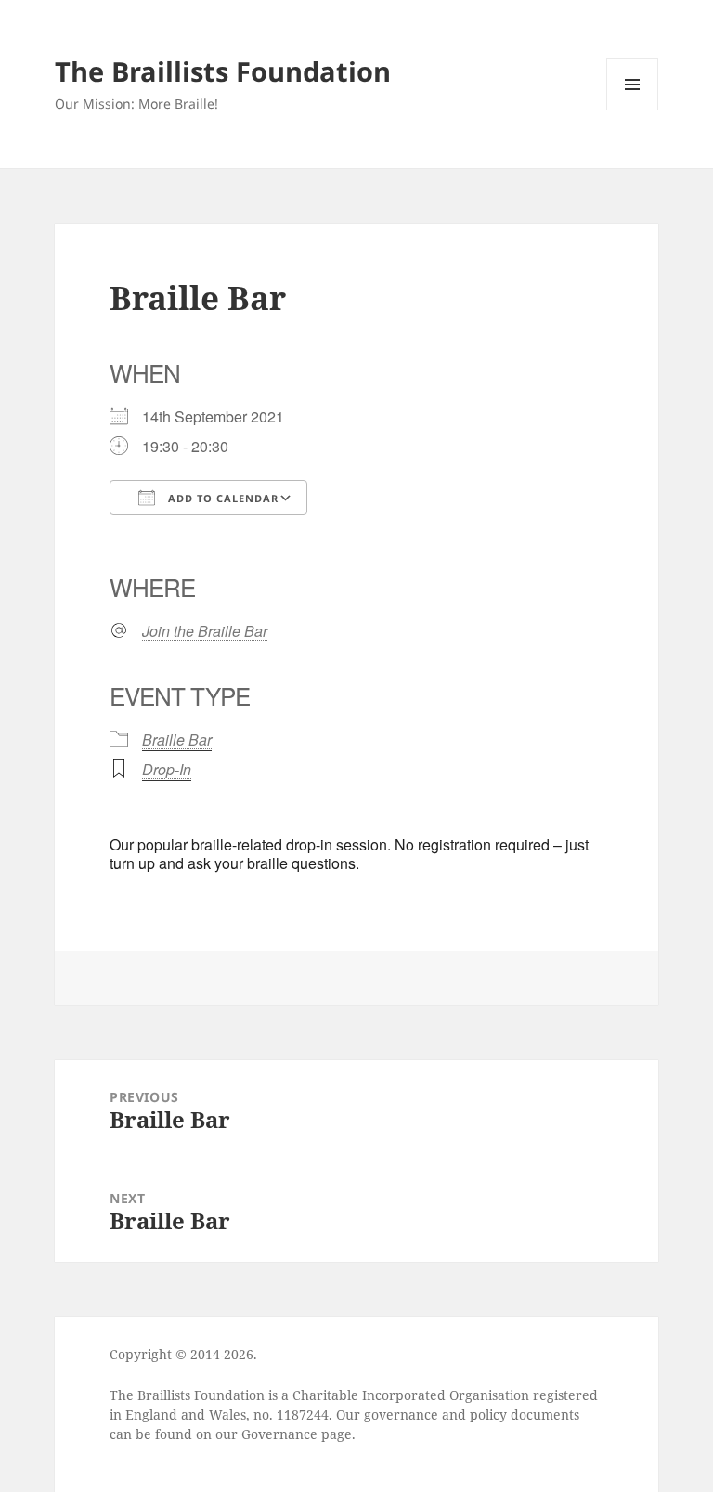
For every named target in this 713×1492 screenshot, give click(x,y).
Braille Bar (177, 739)
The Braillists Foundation (223, 71)
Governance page (296, 1434)
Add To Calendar (221, 498)
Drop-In (166, 769)
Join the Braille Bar (204, 631)
